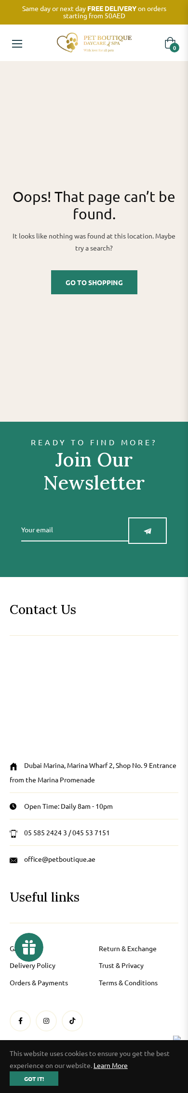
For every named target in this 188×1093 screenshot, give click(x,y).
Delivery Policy (32, 965)
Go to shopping (94, 282)
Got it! (34, 1078)
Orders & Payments (39, 982)
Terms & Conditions (128, 982)
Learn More (111, 1065)
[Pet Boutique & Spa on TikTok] (72, 1021)
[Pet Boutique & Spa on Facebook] (20, 1021)
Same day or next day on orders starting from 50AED (94, 12)
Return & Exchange (128, 948)
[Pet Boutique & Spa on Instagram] (46, 1021)
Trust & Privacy (121, 965)
